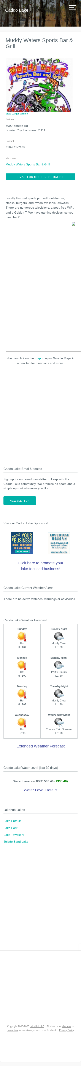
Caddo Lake (16, 10)
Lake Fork (10, 828)
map (38, 358)
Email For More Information (40, 177)
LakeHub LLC (37, 1026)
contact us (12, 1030)
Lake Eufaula (13, 821)
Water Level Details (40, 790)
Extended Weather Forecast (40, 746)
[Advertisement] (40, 414)
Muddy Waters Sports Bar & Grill (28, 164)
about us (66, 1026)
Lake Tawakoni (14, 834)
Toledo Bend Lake (16, 841)
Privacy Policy (66, 1030)
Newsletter (20, 500)
